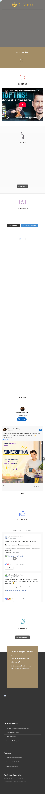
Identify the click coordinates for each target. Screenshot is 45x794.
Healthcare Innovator (12, 732)
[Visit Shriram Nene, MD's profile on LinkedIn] (5, 429)
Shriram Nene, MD (21, 413)
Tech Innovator (10, 736)
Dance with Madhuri (12, 762)
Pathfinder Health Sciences (14, 757)
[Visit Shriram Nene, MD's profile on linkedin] (22, 409)
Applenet (23, 781)
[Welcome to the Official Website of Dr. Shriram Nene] (22, 5)
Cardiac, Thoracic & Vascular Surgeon (17, 728)
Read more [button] (6, 439)
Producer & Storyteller (13, 741)
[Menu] (3, 4)
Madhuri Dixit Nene (12, 766)
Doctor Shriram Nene (16, 537)
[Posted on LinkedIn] (40, 429)
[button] (1, 458)
